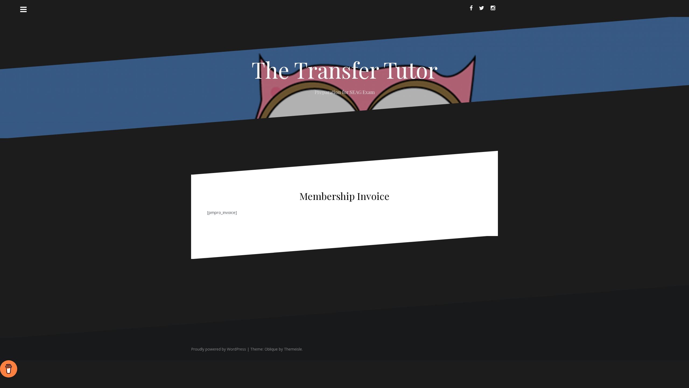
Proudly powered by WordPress (218, 349)
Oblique (271, 349)
